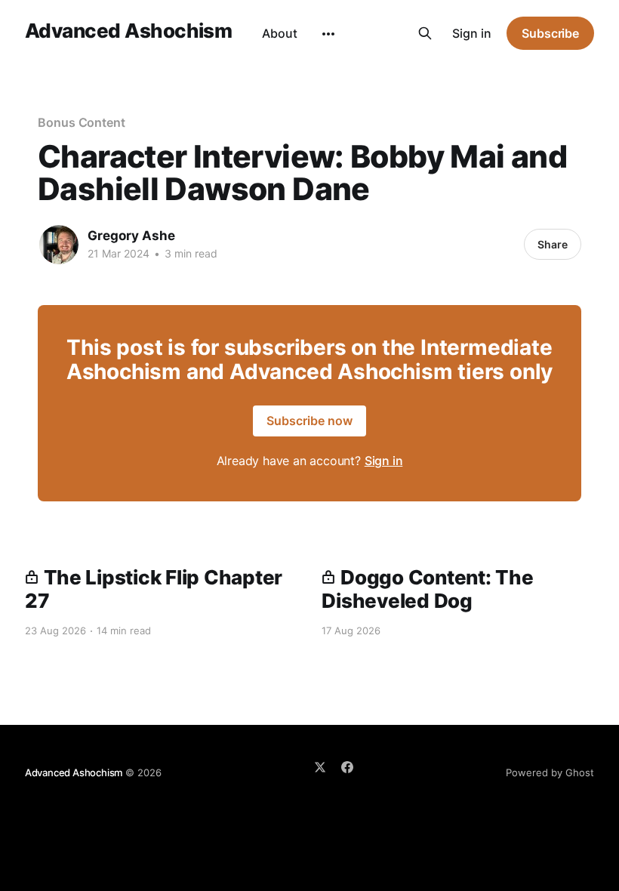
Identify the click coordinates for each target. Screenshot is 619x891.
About (279, 33)
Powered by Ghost (550, 772)
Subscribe (550, 33)
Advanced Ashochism (129, 31)
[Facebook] (347, 767)
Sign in (471, 33)
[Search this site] (425, 33)
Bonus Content (81, 122)
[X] (320, 767)
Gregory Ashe (131, 235)
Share (552, 244)
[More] (328, 34)
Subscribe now (309, 420)
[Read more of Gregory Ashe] (59, 245)
